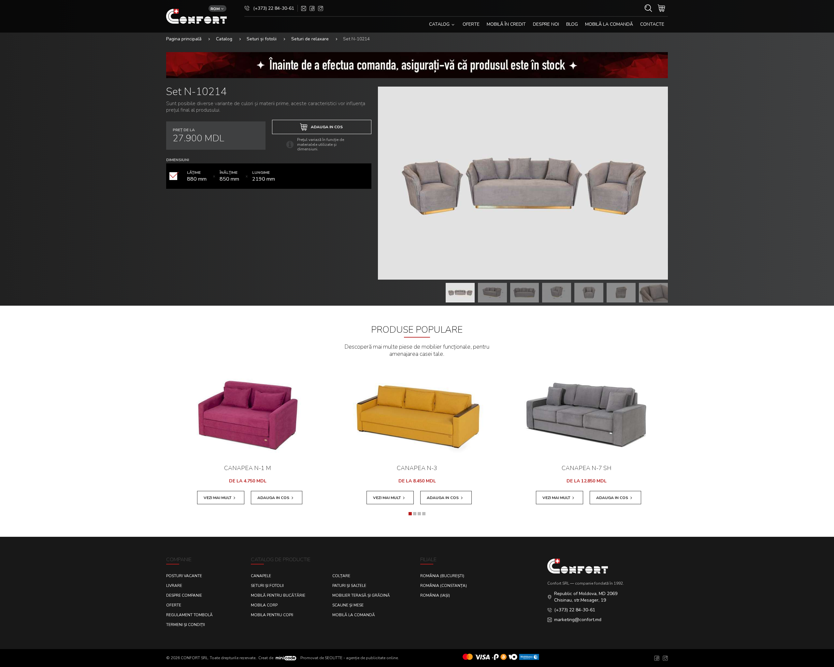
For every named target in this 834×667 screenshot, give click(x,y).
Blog (572, 24)
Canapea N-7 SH (586, 468)
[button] (410, 513)
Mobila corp (264, 605)
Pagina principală (183, 39)
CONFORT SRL (194, 657)
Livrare (174, 585)
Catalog (224, 39)
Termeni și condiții (185, 624)
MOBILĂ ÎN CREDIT (506, 24)
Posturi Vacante (184, 575)
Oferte (173, 605)
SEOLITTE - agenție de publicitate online (361, 657)
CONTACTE (652, 24)
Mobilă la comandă (609, 24)
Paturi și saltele (349, 585)
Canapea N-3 (417, 468)
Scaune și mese (348, 605)
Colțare (341, 575)
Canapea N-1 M (247, 468)
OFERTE (471, 24)
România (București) (442, 575)
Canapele (261, 575)
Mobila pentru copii (272, 615)
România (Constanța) (443, 585)
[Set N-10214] (523, 183)
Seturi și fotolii (262, 39)
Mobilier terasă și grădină (361, 595)
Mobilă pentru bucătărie (278, 595)
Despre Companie (184, 595)
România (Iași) (435, 595)
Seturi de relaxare (310, 39)
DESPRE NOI (546, 24)
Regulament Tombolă (189, 615)
